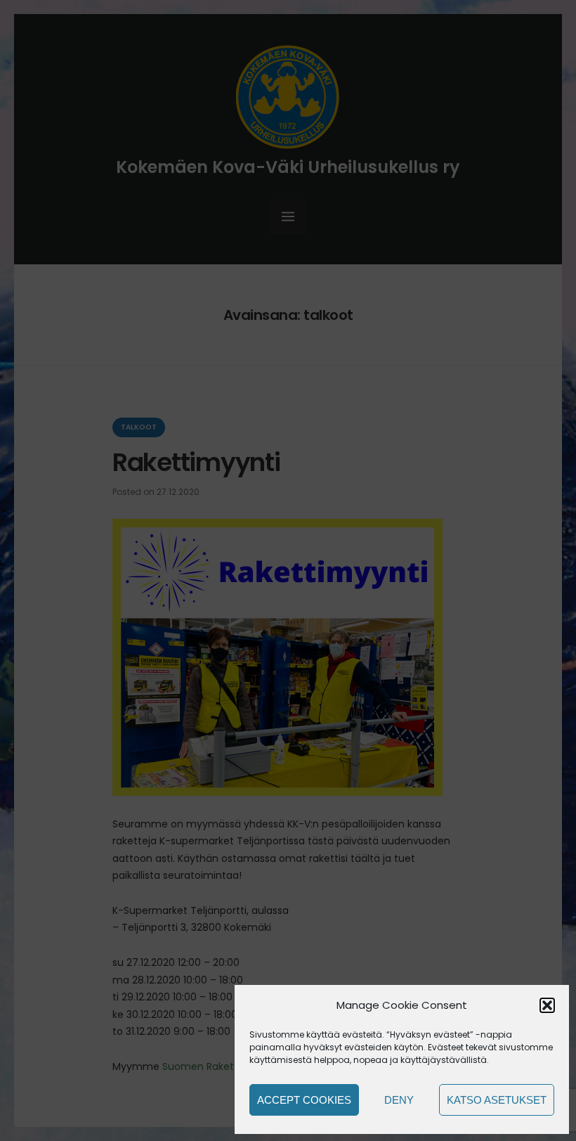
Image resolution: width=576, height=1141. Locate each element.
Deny (399, 1100)
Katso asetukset (496, 1100)
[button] (547, 1005)
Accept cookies (304, 1100)
